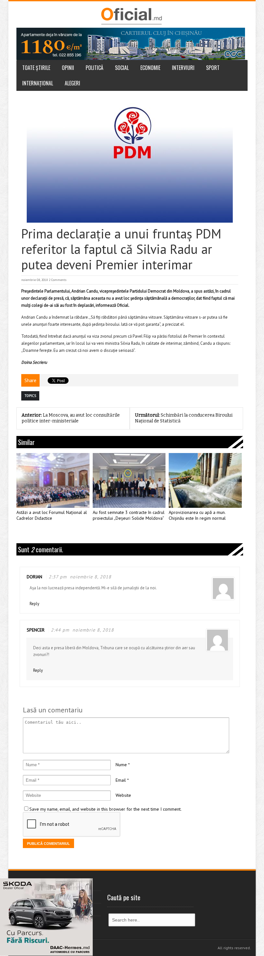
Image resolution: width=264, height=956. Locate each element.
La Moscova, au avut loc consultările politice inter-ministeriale (71, 418)
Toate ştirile (36, 68)
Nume (121, 765)
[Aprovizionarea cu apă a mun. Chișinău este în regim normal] (205, 480)
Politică (94, 68)
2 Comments (57, 280)
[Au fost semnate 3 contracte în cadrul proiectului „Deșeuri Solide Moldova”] (129, 480)
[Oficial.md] (131, 16)
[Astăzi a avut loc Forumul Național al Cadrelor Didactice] (53, 480)
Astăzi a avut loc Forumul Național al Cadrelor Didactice (51, 515)
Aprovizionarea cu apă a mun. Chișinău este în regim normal (197, 515)
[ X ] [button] (85, 884)
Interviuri (183, 68)
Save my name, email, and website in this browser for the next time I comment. (105, 809)
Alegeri (72, 83)
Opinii (68, 68)
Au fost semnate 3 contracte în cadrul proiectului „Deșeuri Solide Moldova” (129, 515)
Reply (34, 603)
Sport (213, 68)
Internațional (37, 83)
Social (122, 68)
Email (121, 780)
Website (123, 795)
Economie (150, 68)
